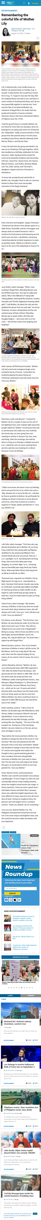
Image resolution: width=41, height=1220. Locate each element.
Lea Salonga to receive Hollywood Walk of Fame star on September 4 (19, 1065)
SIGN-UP (12, 893)
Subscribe (35, 3)
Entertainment (9, 10)
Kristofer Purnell (9, 1113)
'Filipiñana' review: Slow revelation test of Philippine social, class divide (21, 1108)
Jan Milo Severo (9, 1070)
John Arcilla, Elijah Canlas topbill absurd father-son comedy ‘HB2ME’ (19, 1151)
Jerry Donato (8, 1199)
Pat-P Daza (27, 29)
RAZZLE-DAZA (16, 29)
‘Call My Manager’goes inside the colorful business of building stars (19, 1194)
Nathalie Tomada (9, 1156)
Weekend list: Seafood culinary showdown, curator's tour (17, 1022)
